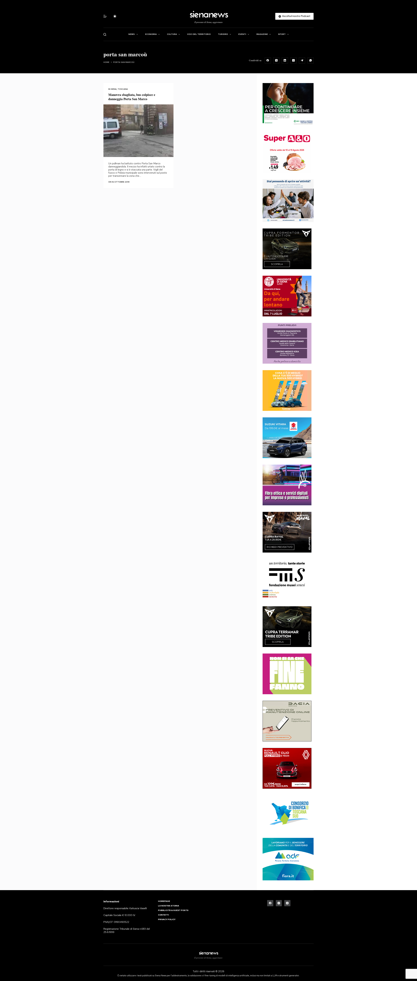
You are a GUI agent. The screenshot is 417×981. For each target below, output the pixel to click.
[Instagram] (279, 903)
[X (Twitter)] (276, 60)
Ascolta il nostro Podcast (296, 16)
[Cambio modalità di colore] (114, 16)
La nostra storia (168, 906)
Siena (114, 89)
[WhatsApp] (311, 60)
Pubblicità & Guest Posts (173, 910)
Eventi (242, 34)
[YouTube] (287, 903)
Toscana (123, 89)
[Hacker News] (293, 60)
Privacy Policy (166, 919)
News (131, 34)
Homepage (164, 901)
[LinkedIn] (285, 60)
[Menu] (105, 16)
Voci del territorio (199, 34)
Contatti (163, 915)
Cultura (172, 34)
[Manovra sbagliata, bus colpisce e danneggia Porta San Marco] (138, 130)
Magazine (262, 34)
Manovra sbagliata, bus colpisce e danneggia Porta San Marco (131, 96)
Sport (282, 34)
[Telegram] (302, 60)
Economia (151, 34)
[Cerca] (104, 34)
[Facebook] (268, 60)
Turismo (223, 34)
